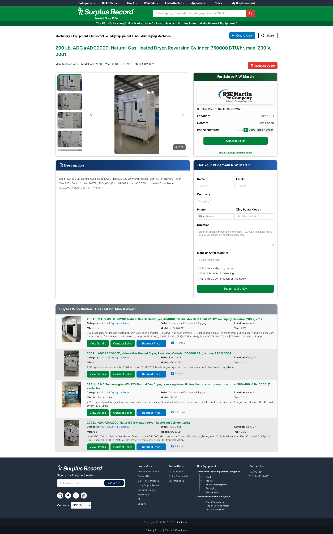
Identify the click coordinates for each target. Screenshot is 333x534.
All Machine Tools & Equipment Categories (218, 471)
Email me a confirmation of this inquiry (224, 278)
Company (204, 194)
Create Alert (244, 35)
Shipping (142, 503)
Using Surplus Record (148, 485)
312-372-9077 (260, 476)
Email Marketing (176, 480)
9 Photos (180, 412)
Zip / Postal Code (248, 209)
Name (202, 179)
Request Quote (265, 65)
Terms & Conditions (176, 530)
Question (203, 225)
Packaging (211, 488)
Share (270, 35)
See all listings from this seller (235, 152)
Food (208, 477)
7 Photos (180, 342)
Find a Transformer (215, 502)
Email (240, 179)
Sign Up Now (114, 483)
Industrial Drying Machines (114, 323)
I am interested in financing (217, 273)
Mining (209, 480)
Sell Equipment (175, 471)
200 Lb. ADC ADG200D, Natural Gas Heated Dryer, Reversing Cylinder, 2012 (138, 422)
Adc (75, 63)
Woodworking (212, 492)
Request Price (151, 343)
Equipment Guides (146, 490)
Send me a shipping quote (217, 268)
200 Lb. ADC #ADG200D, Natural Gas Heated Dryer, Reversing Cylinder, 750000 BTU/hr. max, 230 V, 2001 (159, 353)
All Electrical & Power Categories (213, 496)
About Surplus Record (148, 471)
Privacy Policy (154, 530)
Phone (201, 209)
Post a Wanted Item (215, 509)
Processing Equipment (216, 484)
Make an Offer (213, 252)
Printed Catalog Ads (178, 476)
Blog (140, 499)
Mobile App (143, 494)
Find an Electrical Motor (217, 505)
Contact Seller (235, 140)
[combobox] (201, 216)
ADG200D (96, 63)
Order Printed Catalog (148, 480)
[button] (90, 114)
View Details (98, 343)
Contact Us (143, 476)
